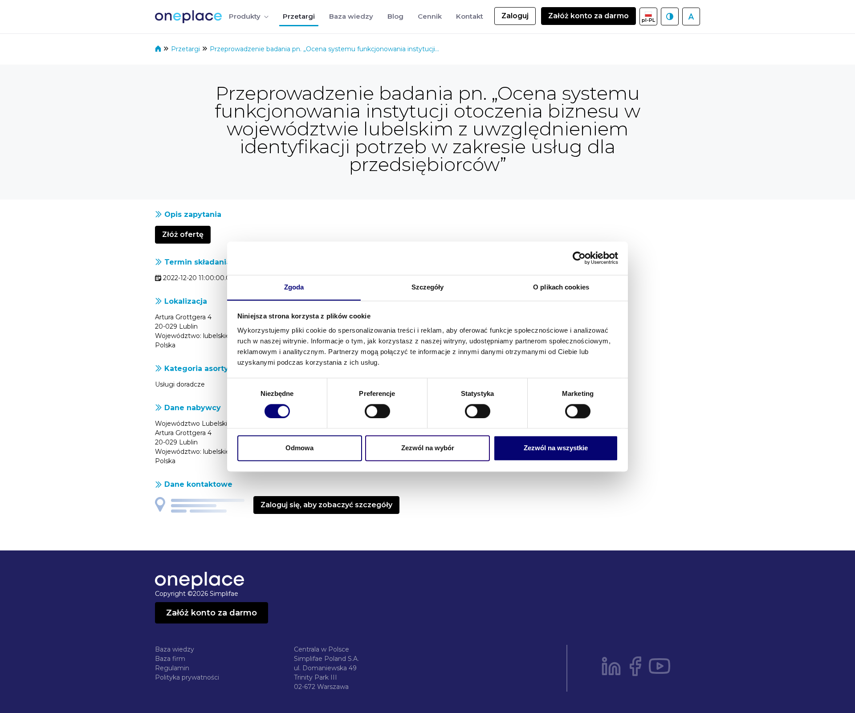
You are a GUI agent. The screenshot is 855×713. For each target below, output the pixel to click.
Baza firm (170, 659)
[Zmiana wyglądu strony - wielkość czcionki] (691, 16)
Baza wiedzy (174, 649)
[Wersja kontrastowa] (670, 16)
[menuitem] (248, 16)
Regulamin (172, 668)
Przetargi (186, 49)
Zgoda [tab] (294, 287)
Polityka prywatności (187, 677)
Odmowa (299, 448)
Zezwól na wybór (427, 448)
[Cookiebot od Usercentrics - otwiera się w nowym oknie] (579, 258)
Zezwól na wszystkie (556, 448)
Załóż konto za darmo (588, 16)
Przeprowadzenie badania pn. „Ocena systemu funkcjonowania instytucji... (324, 49)
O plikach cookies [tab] (561, 287)
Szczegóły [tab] (427, 287)
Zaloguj (515, 16)
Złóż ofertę (183, 234)
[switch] (377, 411)
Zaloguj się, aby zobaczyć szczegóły (326, 505)
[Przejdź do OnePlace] (190, 16)
